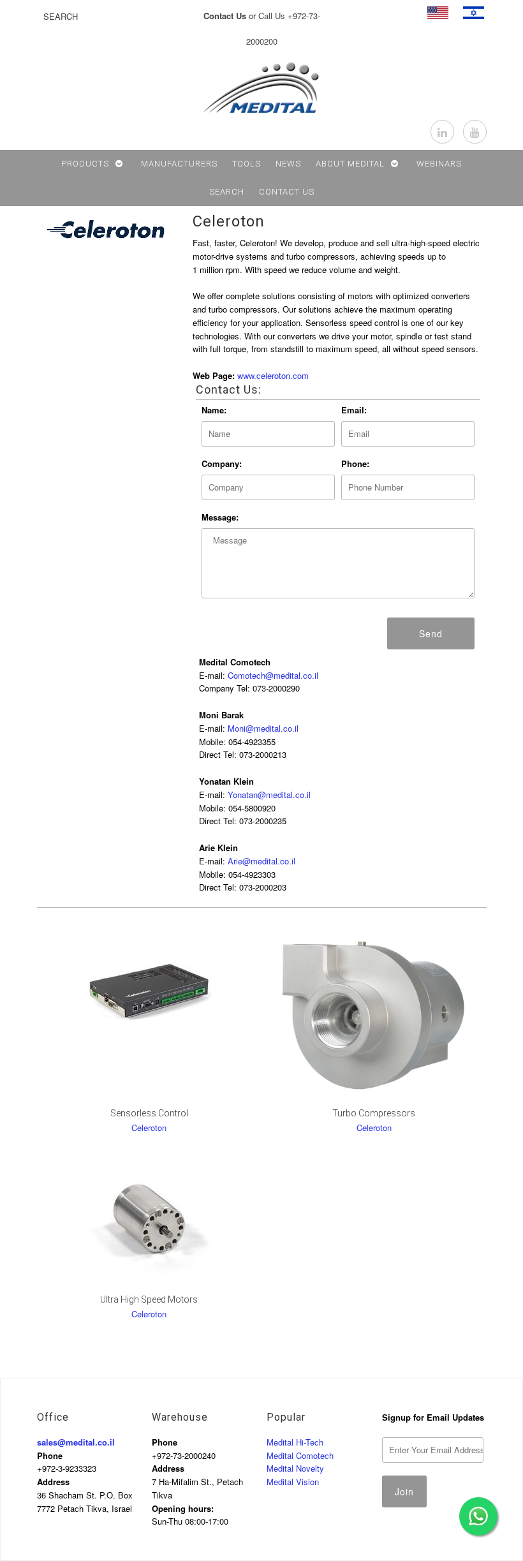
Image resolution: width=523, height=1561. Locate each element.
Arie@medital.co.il (261, 861)
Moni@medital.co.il (263, 728)
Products (85, 163)
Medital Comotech (300, 1455)
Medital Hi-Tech (295, 1442)
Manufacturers (179, 163)
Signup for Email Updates (433, 1417)
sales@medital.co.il (76, 1442)
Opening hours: (183, 1508)
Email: (354, 410)
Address (53, 1482)
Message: (220, 517)
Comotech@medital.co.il (273, 675)
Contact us (286, 191)
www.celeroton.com (273, 375)
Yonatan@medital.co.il (269, 794)
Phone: (355, 463)
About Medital (350, 163)
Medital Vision (293, 1482)
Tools (246, 163)
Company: (222, 463)
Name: (214, 410)
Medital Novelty (295, 1468)
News (288, 163)
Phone (50, 1455)
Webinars (439, 163)
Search (226, 191)
